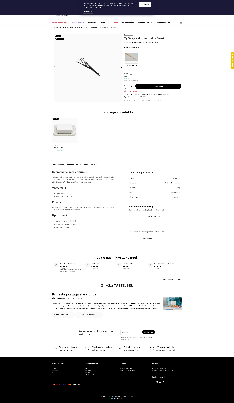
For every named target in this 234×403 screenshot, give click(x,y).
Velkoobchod (89, 374)
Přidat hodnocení (152, 216)
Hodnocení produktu (74, 165)
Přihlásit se (148, 332)
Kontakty (88, 370)
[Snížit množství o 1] (126, 86)
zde (105, 7)
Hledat (87, 15)
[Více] (180, 22)
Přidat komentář (148, 238)
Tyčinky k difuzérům (172, 183)
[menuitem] (60, 22)
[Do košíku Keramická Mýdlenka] (65, 155)
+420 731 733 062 (160, 368)
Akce (53, 372)
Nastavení (88, 12)
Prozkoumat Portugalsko (89, 315)
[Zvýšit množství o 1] (131, 86)
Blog (86, 368)
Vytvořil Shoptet (118, 398)
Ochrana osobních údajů (127, 370)
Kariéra (87, 372)
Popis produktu (58, 165)
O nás (54, 368)
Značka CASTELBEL (91, 165)
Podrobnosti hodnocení (150, 42)
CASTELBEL (128, 35)
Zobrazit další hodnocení (171, 279)
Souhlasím (145, 5)
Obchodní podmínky (125, 368)
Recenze (55, 370)
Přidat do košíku (158, 86)
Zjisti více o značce (63, 315)
